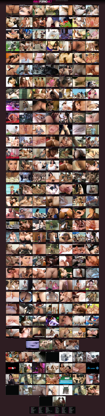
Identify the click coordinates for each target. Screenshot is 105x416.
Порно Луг (47, 411)
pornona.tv (32, 411)
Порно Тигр (40, 411)
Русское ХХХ (32, 412)
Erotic (46, 412)
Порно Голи (47, 407)
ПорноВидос (57, 412)
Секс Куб (32, 408)
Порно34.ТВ (47, 408)
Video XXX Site (32, 407)
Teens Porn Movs (40, 407)
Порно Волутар (40, 410)
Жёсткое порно (57, 411)
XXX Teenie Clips (48, 410)
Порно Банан (40, 412)
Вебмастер (56, 415)
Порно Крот (57, 407)
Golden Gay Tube (57, 410)
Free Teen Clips (57, 408)
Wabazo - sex (40, 408)
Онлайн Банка (32, 410)
